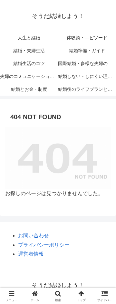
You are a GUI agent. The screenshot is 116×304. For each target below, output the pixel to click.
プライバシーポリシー (44, 245)
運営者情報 (31, 254)
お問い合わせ (33, 235)
